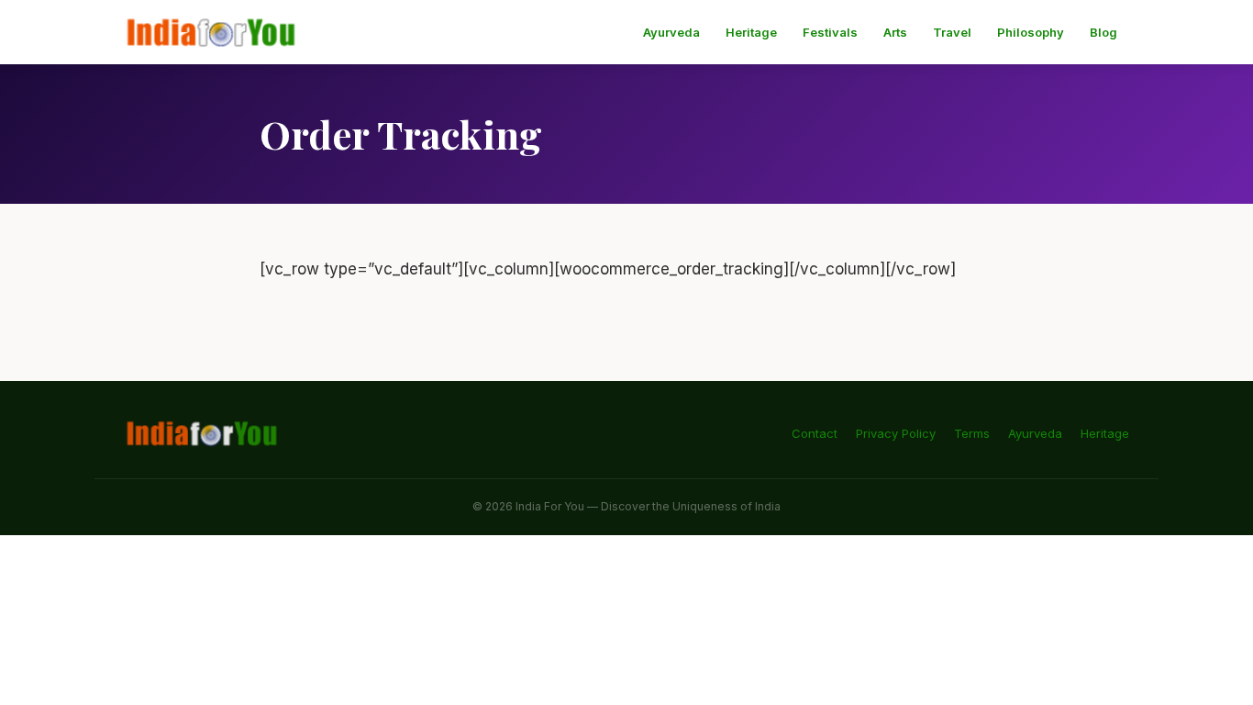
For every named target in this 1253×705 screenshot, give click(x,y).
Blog (1103, 32)
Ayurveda (671, 32)
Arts (895, 32)
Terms (972, 433)
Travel (952, 32)
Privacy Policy (896, 433)
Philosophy (1030, 32)
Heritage (751, 32)
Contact (814, 433)
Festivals (830, 32)
